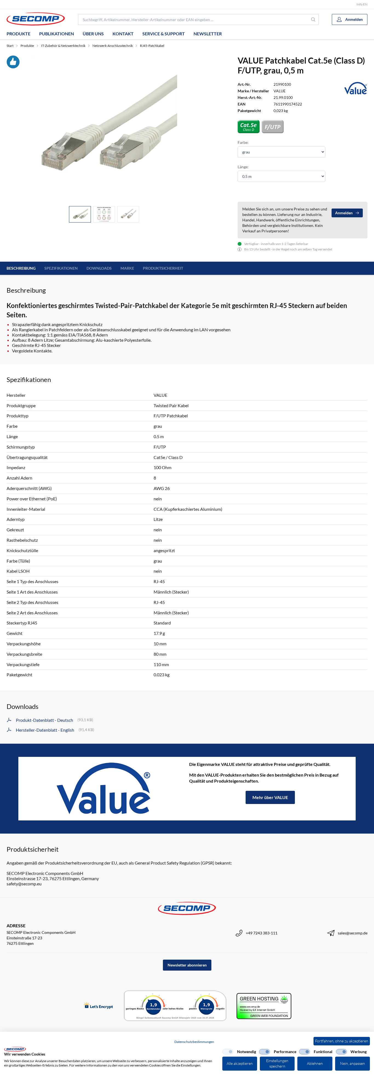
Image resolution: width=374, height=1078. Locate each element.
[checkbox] (227, 1051)
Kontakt (123, 33)
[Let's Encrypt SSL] (98, 1006)
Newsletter (208, 33)
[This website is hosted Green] (264, 1006)
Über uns (93, 33)
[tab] (80, 214)
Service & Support (163, 33)
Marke (127, 268)
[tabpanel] (104, 128)
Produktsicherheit (163, 268)
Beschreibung (21, 268)
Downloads (99, 268)
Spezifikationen (61, 268)
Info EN (361, 4)
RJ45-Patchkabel (152, 46)
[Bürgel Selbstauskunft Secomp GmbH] (175, 1006)
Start (10, 46)
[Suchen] (313, 19)
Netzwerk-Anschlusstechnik (113, 46)
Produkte (18, 33)
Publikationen (56, 33)
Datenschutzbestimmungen (194, 1042)
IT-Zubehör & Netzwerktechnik (63, 46)
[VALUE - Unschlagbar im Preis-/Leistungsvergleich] (104, 788)
